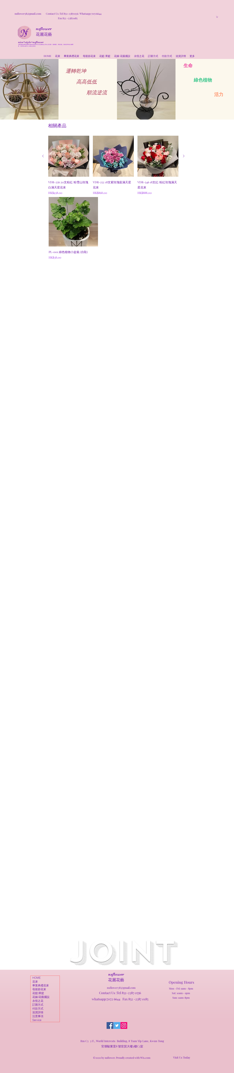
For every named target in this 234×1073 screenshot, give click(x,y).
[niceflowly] (110, 1025)
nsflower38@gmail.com (121, 988)
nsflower (44, 28)
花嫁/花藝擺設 (41, 997)
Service (36, 1020)
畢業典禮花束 (40, 985)
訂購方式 (37, 1004)
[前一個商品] (43, 156)
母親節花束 (39, 989)
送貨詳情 (37, 1012)
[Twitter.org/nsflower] (117, 1025)
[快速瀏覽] (73, 221)
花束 (35, 981)
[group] (113, 165)
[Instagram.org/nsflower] (123, 1025)
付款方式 (37, 1008)
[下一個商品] (184, 156)
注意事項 (37, 1016)
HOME (36, 977)
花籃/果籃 (38, 993)
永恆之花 (37, 1001)
